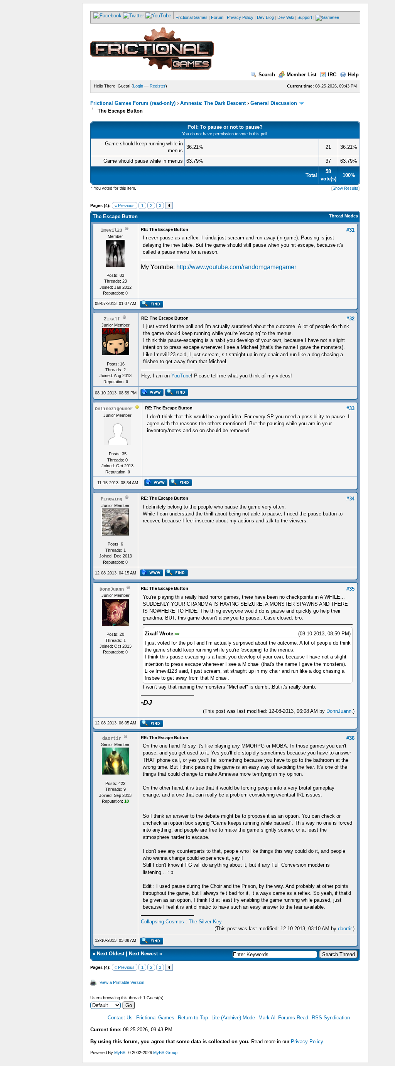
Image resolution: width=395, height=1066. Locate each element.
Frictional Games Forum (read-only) (133, 103)
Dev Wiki (285, 17)
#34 (350, 499)
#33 (350, 408)
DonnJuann (338, 711)
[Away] (137, 408)
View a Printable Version (122, 982)
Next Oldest (110, 954)
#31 (350, 230)
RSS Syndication (331, 1018)
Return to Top (193, 1018)
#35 (350, 589)
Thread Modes (343, 216)
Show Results (345, 188)
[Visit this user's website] (152, 394)
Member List (301, 74)
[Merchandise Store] (327, 17)
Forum (217, 17)
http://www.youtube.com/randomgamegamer (236, 267)
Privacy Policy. (307, 1041)
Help (353, 74)
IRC (332, 74)
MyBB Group (165, 1052)
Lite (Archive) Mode (233, 1018)
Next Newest (143, 954)
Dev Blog (265, 17)
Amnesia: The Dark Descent (213, 103)
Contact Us (120, 1018)
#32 (350, 319)
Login (138, 86)
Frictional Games (192, 17)
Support (304, 17)
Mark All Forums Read (283, 1018)
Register (157, 86)
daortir (344, 928)
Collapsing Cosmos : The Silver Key (181, 922)
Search (266, 74)
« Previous (125, 205)
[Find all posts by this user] (151, 306)
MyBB (119, 1052)
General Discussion (273, 103)
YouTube (181, 376)
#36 (350, 738)
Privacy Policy (240, 17)
